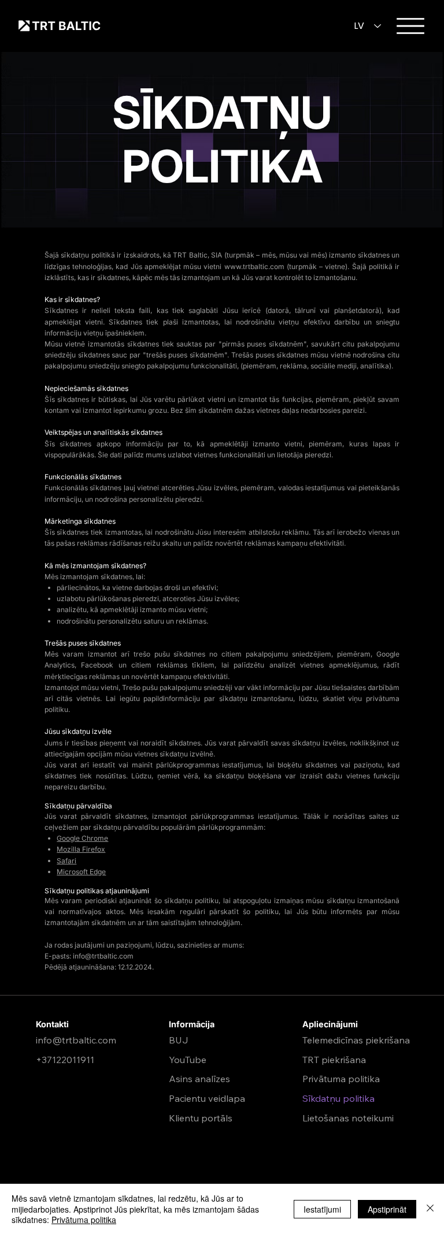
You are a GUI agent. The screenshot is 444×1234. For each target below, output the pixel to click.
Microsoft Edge (81, 871)
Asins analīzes (199, 1078)
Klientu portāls (200, 1118)
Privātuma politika (341, 1078)
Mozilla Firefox (81, 849)
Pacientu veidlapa (207, 1098)
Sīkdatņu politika (338, 1098)
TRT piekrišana (334, 1059)
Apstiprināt (387, 1209)
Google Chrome (82, 838)
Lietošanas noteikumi (348, 1118)
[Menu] (410, 26)
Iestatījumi (322, 1209)
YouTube (187, 1059)
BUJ (178, 1040)
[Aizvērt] (430, 1209)
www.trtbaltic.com (254, 266)
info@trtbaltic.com (103, 956)
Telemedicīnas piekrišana (356, 1040)
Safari (66, 860)
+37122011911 (65, 1059)
